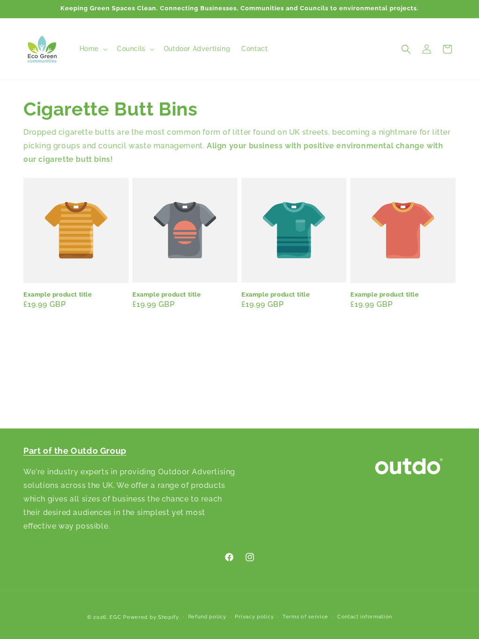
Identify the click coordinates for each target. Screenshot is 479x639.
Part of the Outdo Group (74, 451)
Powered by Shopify (151, 617)
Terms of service (305, 617)
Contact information (364, 617)
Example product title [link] (57, 294)
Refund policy (207, 617)
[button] (92, 48)
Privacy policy (254, 617)
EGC (115, 617)
